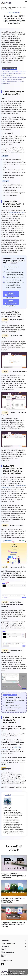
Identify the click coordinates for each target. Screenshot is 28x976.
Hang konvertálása (16, 7)
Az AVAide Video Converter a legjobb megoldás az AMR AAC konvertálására (14, 260)
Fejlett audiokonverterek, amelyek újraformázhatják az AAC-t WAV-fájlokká (13, 707)
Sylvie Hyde (8, 787)
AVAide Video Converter (17, 212)
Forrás (8, 7)
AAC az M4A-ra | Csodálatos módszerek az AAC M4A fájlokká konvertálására (14, 700)
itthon (3, 7)
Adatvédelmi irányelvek (15, 973)
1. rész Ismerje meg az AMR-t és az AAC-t (13, 71)
